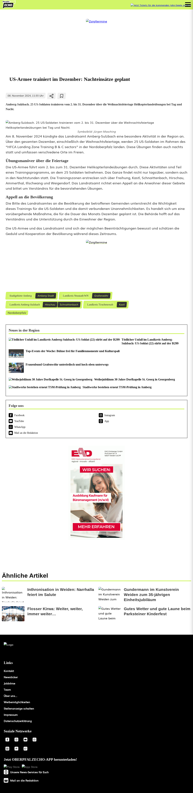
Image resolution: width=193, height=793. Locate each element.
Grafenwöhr (101, 295)
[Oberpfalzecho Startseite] (9, 7)
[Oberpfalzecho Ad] (161, 5)
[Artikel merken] (61, 96)
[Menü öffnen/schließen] (188, 4)
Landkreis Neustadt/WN (75, 295)
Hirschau (50, 304)
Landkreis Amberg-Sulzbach (24, 304)
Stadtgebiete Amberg (20, 295)
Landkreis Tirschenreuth (100, 304)
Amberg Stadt (45, 295)
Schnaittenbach (69, 304)
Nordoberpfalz (16, 313)
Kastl (122, 304)
